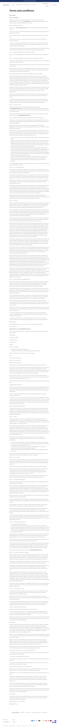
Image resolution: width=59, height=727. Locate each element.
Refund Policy (44, 712)
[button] (51, 5)
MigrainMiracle (7, 725)
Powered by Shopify (12, 725)
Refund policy (19, 725)
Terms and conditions (15, 712)
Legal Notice (22, 712)
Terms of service (29, 725)
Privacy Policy (28, 712)
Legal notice (34, 725)
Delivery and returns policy (36, 712)
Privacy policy (24, 725)
